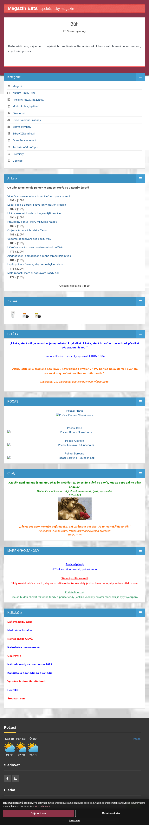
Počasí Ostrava (74, 440)
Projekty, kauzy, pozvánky (28, 99)
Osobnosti (19, 113)
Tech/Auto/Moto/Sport (26, 147)
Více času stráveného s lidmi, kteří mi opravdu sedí (38, 196)
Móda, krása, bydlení (25, 106)
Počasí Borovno (74, 453)
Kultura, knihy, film (24, 92)
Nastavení (74, 820)
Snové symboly (76, 31)
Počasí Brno (74, 427)
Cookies (18, 160)
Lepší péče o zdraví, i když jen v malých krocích (36, 204)
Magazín (18, 86)
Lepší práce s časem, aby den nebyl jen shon (35, 264)
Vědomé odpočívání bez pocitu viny (29, 238)
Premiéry (18, 153)
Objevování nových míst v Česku (27, 230)
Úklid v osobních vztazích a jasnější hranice (34, 213)
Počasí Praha (74, 410)
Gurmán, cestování (24, 140)
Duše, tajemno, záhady (27, 120)
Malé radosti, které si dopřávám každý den (33, 272)
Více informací (42, 806)
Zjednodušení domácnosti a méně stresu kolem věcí (39, 255)
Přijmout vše (38, 813)
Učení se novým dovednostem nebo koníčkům (35, 247)
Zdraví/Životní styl (24, 133)
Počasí (137, 738)
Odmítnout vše (111, 813)
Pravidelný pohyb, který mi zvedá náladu (32, 221)
